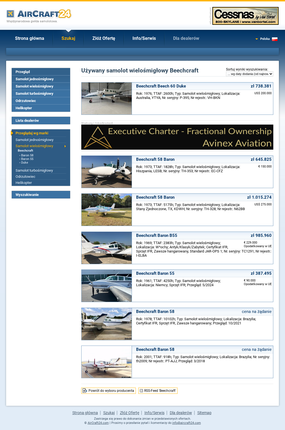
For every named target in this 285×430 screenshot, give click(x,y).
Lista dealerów (27, 120)
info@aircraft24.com (186, 423)
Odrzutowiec (26, 101)
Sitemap (204, 412)
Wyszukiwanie (27, 195)
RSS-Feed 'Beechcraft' (160, 391)
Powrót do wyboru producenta (111, 391)
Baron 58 (27, 155)
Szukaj (68, 38)
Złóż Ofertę (103, 38)
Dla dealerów (186, 38)
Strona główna (29, 38)
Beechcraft (25, 150)
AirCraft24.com (98, 423)
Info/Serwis (144, 38)
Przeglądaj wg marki (32, 133)
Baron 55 (27, 159)
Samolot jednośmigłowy (35, 79)
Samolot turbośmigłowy (34, 93)
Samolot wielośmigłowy (34, 86)
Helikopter (24, 108)
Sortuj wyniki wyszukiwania (246, 69)
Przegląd (23, 72)
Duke (24, 162)
